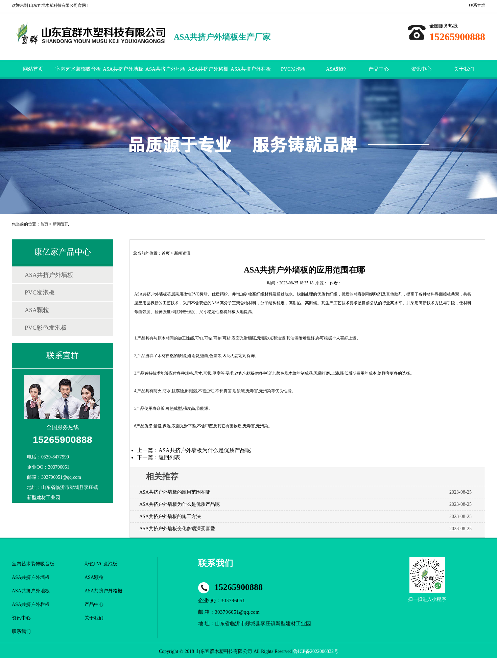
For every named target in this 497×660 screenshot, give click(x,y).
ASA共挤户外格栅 (208, 69)
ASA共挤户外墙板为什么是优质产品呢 (205, 450)
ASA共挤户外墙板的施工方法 (170, 516)
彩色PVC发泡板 (101, 563)
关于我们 (464, 69)
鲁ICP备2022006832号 (315, 651)
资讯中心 (421, 69)
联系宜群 (477, 5)
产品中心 (379, 69)
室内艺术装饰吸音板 (78, 69)
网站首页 (33, 69)
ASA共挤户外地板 (165, 69)
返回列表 (169, 457)
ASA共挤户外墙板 (123, 69)
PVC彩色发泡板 (46, 327)
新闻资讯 (61, 224)
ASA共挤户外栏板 (251, 69)
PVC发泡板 (293, 69)
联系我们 (21, 631)
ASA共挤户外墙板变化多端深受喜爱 (177, 528)
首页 (44, 224)
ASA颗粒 (336, 69)
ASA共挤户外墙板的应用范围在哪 (174, 492)
